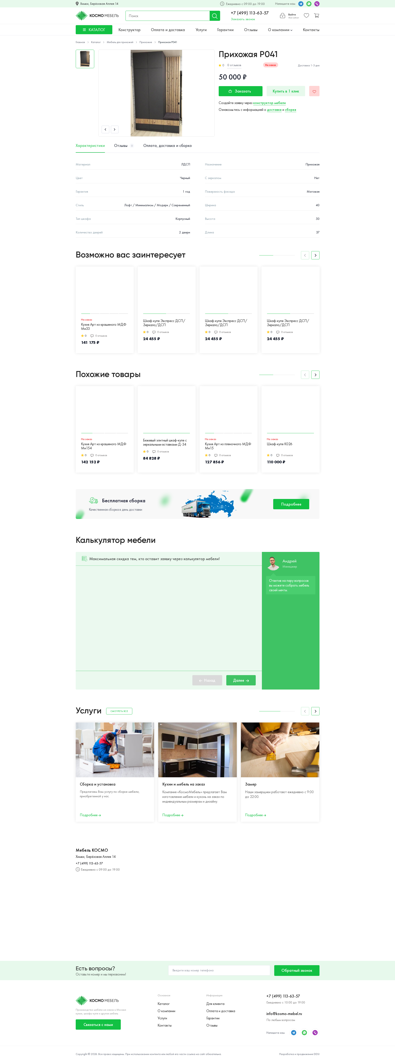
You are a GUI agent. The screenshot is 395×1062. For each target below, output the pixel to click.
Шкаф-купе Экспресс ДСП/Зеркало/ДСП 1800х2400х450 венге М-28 (288, 323)
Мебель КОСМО (92, 850)
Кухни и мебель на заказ (183, 784)
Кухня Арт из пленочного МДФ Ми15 (228, 446)
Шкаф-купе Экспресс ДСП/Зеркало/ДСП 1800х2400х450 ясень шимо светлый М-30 (164, 323)
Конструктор (129, 29)
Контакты (311, 29)
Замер (251, 784)
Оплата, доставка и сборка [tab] (167, 145)
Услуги (201, 29)
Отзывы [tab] (123, 145)
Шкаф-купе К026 (279, 444)
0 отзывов (234, 65)
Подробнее (291, 504)
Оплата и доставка (168, 29)
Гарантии (225, 29)
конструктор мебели (269, 102)
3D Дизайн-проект (344, 784)
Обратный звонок (296, 970)
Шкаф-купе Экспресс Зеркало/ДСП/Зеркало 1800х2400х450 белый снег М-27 (350, 323)
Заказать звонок (243, 19)
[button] (105, 129)
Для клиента (215, 1003)
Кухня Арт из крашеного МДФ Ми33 (103, 326)
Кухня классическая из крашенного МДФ (345, 446)
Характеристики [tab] (90, 145)
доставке (274, 109)
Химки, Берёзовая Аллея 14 (99, 4)
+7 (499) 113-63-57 (250, 13)
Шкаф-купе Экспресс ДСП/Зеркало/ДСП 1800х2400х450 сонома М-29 (228, 323)
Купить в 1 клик (286, 91)
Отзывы (251, 29)
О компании (279, 29)
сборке (290, 109)
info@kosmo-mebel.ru (284, 1013)
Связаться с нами (98, 1024)
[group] (156, 93)
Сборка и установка (97, 784)
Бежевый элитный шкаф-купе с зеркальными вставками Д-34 (165, 442)
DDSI (316, 1054)
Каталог (164, 1003)
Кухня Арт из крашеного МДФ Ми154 (103, 446)
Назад (209, 680)
